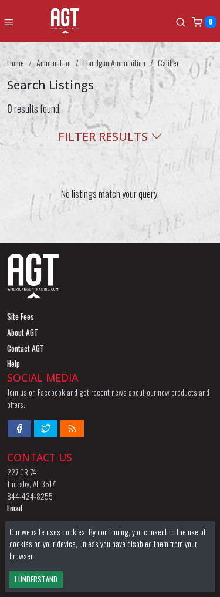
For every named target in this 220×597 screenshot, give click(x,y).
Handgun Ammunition (114, 62)
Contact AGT (25, 348)
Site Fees (20, 316)
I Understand (36, 579)
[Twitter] (45, 428)
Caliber (168, 62)
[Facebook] (19, 428)
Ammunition (53, 62)
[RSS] (72, 428)
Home (15, 62)
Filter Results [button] (104, 136)
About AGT (22, 332)
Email (14, 508)
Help (13, 363)
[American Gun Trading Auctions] (94, 21)
